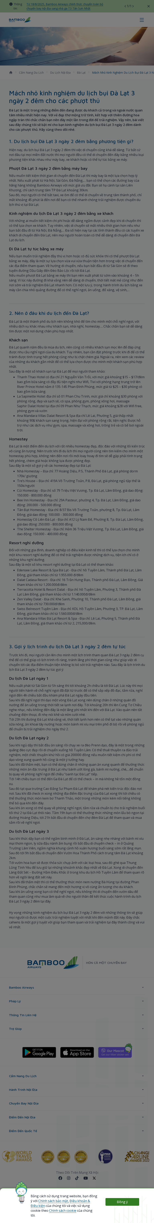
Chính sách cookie (62, 1210)
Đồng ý (122, 1202)
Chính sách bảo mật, (53, 1201)
